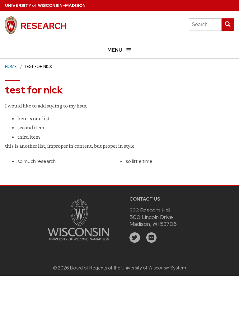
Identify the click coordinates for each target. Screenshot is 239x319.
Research (44, 25)
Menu (114, 50)
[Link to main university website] (78, 241)
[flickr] (151, 237)
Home (11, 66)
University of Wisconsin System (153, 268)
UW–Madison (45, 5)
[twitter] (134, 237)
